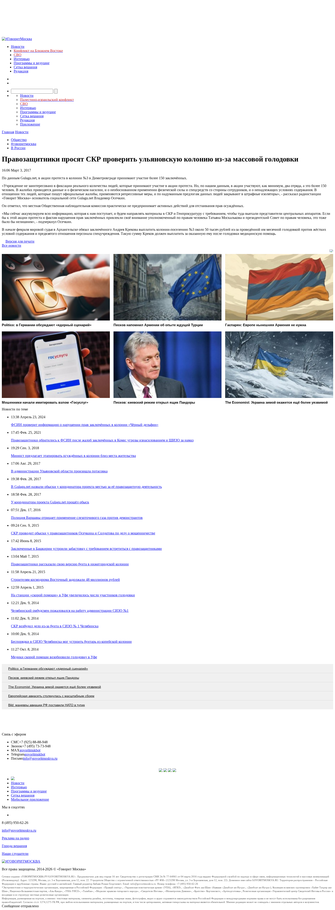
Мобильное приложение (30, 799)
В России (18, 148)
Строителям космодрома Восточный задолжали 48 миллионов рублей (65, 580)
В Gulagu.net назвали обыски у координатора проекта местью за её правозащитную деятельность (86, 487)
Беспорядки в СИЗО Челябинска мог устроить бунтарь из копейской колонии (71, 641)
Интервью (22, 59)
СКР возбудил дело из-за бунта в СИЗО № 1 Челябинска (54, 626)
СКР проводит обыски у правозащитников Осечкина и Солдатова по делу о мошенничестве (83, 533)
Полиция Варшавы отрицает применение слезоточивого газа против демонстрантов (77, 518)
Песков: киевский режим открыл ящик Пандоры (43, 677)
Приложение (30, 124)
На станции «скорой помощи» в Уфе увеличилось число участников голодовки (73, 595)
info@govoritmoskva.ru (40, 758)
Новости (17, 47)
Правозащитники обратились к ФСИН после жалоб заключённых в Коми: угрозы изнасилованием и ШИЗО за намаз (102, 440)
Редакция (21, 71)
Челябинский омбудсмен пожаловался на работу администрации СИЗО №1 (70, 611)
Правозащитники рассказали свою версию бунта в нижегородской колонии (70, 564)
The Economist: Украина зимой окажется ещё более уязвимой (54, 687)
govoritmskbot (30, 750)
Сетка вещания (25, 67)
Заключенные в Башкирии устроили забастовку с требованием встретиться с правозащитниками (86, 549)
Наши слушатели (15, 854)
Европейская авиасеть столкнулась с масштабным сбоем (51, 696)
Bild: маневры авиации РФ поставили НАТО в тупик (46, 705)
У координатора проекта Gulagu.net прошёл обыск (50, 502)
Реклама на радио (15, 838)
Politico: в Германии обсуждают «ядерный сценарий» (48, 668)
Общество (19, 140)
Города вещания (14, 846)
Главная (8, 132)
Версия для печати (19, 241)
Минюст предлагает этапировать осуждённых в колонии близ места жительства (73, 456)
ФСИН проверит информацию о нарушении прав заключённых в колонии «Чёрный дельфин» (84, 425)
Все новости (11, 245)
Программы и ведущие (31, 63)
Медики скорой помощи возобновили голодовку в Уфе (54, 657)
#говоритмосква (23, 144)
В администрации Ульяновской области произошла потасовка (59, 471)
